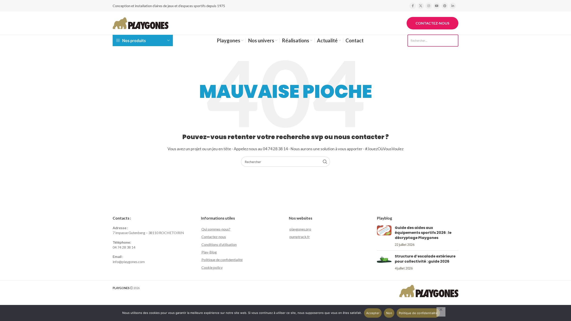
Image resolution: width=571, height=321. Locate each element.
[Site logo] (140, 23)
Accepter (372, 313)
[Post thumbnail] (384, 236)
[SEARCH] (325, 161)
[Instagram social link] (428, 5)
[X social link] (420, 5)
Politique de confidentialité (222, 259)
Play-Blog (209, 252)
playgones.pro (300, 229)
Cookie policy (212, 267)
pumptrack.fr (300, 237)
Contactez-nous (432, 23)
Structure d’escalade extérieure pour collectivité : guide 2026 (425, 259)
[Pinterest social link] (444, 5)
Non (389, 313)
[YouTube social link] (436, 5)
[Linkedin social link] (452, 5)
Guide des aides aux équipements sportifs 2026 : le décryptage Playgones (423, 232)
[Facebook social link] (412, 5)
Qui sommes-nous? (215, 229)
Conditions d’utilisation (219, 244)
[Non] (441, 312)
